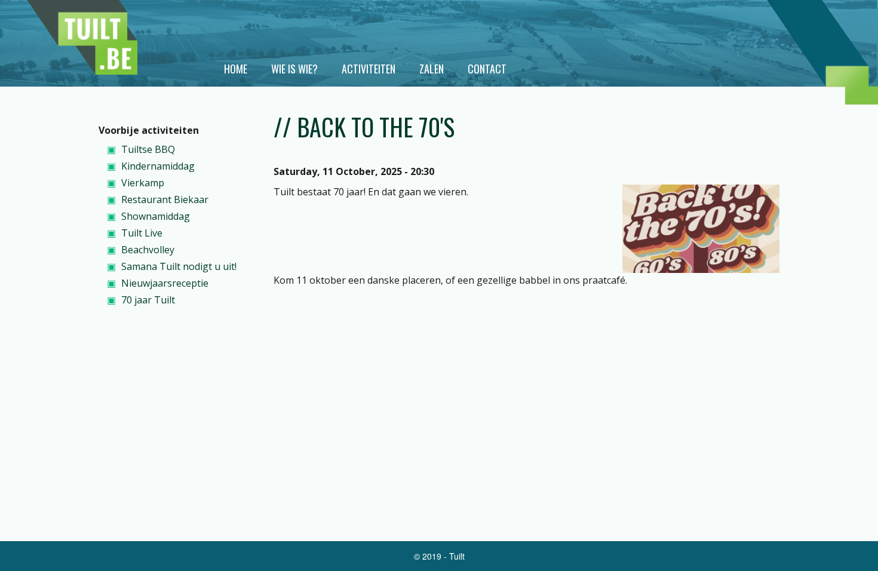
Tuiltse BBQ (148, 149)
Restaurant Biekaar (164, 199)
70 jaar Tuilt (148, 299)
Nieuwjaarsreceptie (164, 283)
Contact (487, 68)
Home (235, 68)
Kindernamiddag (158, 166)
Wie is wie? (294, 68)
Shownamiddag (155, 216)
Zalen (431, 68)
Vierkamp (142, 182)
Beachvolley (147, 249)
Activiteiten (368, 68)
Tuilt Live (141, 233)
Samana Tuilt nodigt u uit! (179, 266)
